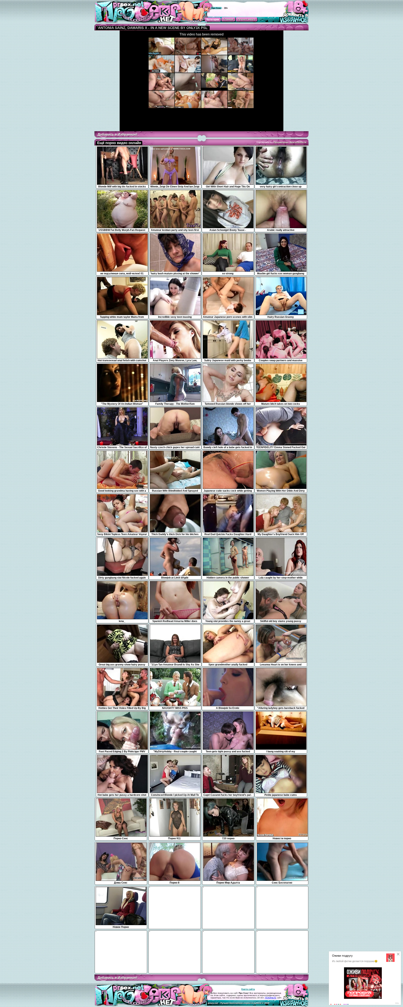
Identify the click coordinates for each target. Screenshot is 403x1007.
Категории (213, 19)
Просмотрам (280, 142)
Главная (228, 19)
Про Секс (216, 8)
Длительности (298, 142)
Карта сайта (248, 989)
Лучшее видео (246, 19)
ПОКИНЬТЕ (270, 998)
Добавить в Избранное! (117, 134)
